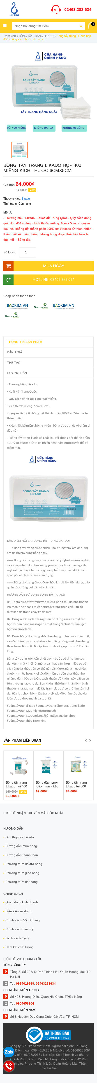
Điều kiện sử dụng (18, 911)
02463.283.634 (77, 9)
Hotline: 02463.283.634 (53, 280)
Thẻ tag (14, 362)
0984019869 (25, 983)
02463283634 (46, 983)
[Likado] (14, 8)
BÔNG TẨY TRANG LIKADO (36, 36)
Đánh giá (14, 352)
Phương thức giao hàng (22, 873)
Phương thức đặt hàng (21, 882)
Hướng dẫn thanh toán (21, 855)
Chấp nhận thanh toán (19, 296)
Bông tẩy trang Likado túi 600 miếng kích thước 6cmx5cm (78, 788)
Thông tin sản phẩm (24, 342)
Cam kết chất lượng (19, 947)
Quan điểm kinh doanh (21, 902)
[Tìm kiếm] (81, 26)
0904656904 (25, 1003)
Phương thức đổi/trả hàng (23, 864)
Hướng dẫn (17, 373)
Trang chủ (9, 36)
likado (26, 198)
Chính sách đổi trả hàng (22, 920)
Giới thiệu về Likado (19, 837)
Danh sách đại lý (17, 938)
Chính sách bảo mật (19, 929)
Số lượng (9, 252)
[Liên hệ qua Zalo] (9, 1052)
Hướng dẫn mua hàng (21, 846)
